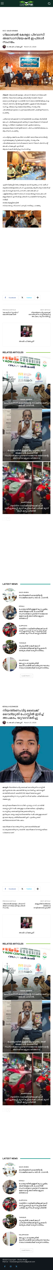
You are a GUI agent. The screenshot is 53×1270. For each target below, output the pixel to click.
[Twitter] (16, 1266)
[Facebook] (5, 1266)
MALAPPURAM (24, 660)
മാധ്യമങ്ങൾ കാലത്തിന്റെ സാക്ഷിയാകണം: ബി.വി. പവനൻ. (26, 404)
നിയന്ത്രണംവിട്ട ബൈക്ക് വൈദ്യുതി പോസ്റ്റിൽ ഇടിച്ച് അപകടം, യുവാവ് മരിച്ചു (39, 314)
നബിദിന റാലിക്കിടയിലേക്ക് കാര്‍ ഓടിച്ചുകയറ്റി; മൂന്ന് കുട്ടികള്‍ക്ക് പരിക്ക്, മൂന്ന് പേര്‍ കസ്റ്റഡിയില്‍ (27, 508)
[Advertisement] (26, 20)
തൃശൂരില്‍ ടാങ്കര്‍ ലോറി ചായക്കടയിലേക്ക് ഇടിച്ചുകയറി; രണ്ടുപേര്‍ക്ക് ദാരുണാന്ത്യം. (33, 648)
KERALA (26, 447)
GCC (4, 31)
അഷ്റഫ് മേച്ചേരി (15, 47)
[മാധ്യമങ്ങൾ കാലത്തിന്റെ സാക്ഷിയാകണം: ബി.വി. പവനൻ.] (26, 383)
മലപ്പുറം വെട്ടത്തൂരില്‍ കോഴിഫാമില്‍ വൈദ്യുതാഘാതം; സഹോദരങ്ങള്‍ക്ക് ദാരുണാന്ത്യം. (34, 665)
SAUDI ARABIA (12, 31)
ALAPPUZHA (26, 502)
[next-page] (8, 519)
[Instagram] (10, 1266)
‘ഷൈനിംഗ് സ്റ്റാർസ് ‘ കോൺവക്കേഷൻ (11, 313)
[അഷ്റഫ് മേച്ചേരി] (5, 46)
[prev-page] (4, 519)
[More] (37, 297)
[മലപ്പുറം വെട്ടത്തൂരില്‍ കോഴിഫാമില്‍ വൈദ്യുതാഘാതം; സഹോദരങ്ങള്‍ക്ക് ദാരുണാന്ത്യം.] (10, 664)
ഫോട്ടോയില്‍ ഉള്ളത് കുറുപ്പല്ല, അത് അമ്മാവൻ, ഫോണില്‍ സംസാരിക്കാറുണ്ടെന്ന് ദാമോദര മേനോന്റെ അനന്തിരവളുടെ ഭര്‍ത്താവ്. (26, 454)
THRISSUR (22, 643)
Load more (26, 676)
